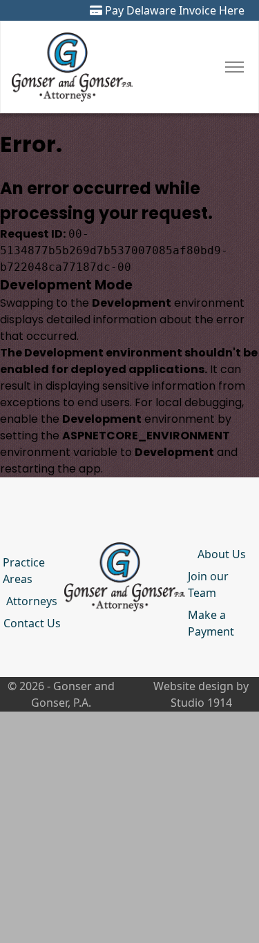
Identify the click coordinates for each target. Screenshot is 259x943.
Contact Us (32, 623)
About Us (222, 554)
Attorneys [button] (31, 601)
